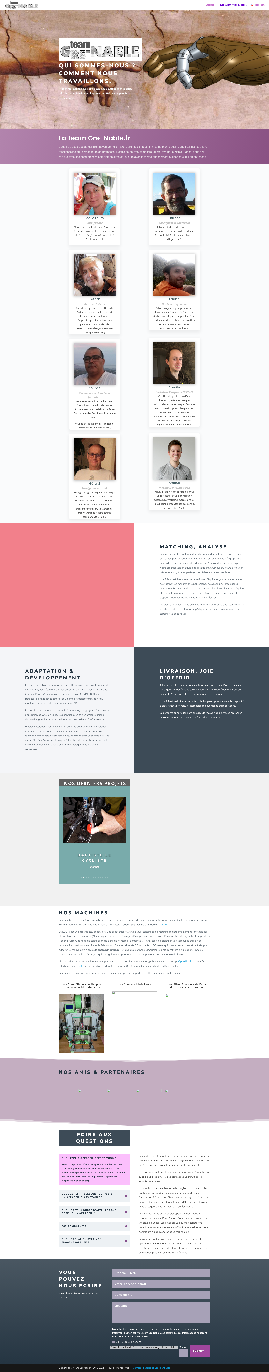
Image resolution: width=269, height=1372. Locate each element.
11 (105, 877)
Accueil (211, 5)
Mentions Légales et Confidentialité (151, 1367)
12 (107, 877)
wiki (81, 966)
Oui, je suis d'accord (128, 1342)
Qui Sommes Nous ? (234, 5)
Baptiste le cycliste (95, 858)
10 (102, 877)
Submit (198, 1351)
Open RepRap (186, 961)
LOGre (163, 924)
